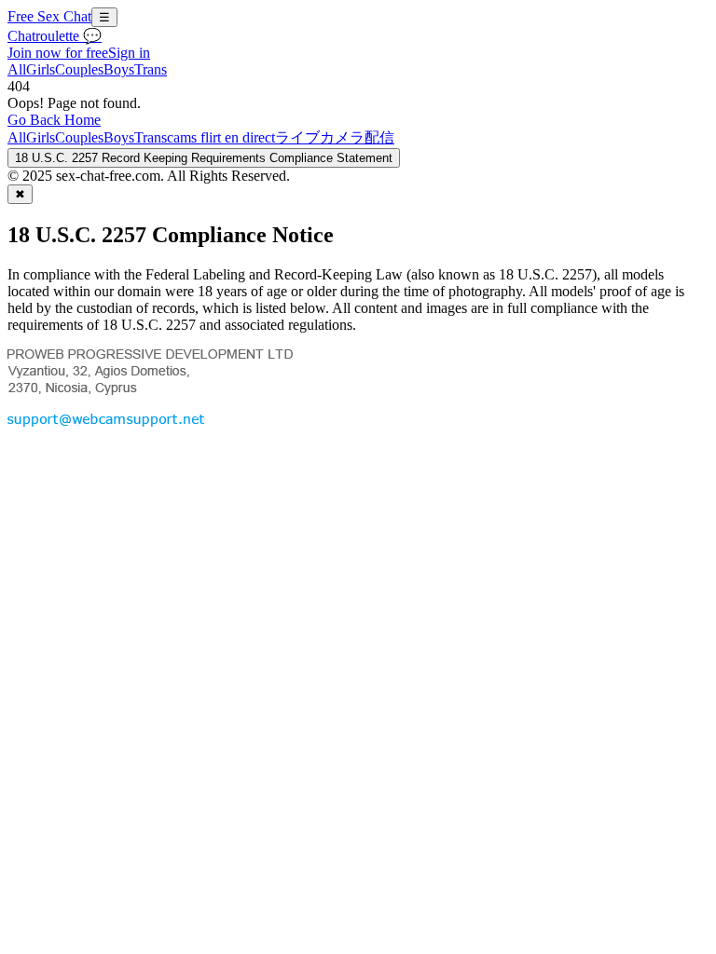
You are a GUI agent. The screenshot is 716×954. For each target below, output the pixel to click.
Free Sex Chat (49, 16)
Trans (150, 69)
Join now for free (57, 53)
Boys (118, 69)
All (16, 69)
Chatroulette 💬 (54, 36)
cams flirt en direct (221, 137)
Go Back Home (54, 120)
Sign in (129, 53)
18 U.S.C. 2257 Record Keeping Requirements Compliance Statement (203, 158)
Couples (79, 69)
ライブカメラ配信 (334, 137)
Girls (40, 69)
